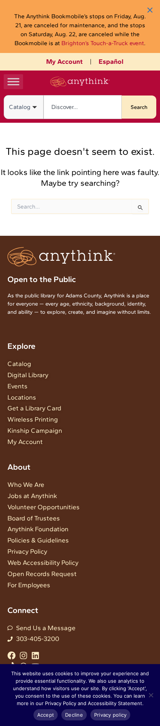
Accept (45, 715)
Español (111, 61)
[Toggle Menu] (13, 81)
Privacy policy (110, 715)
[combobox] (83, 107)
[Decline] (150, 695)
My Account (64, 61)
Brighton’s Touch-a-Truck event (102, 43)
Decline (74, 715)
